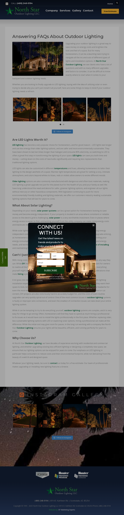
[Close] (93, 225)
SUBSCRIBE (50, 270)
